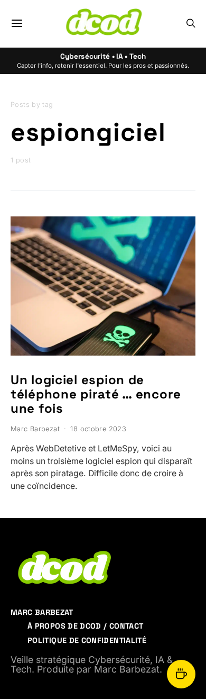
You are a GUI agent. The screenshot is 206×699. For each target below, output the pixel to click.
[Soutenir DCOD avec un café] (181, 674)
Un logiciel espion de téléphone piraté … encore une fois (96, 393)
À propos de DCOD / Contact (85, 626)
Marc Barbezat (35, 429)
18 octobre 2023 (98, 429)
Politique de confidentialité (86, 640)
